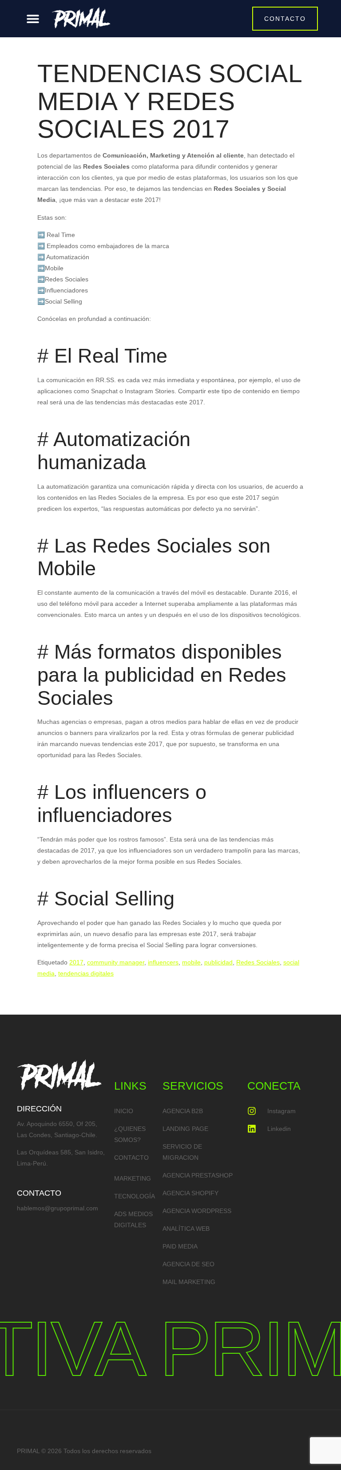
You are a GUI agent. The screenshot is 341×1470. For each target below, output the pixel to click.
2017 (76, 962)
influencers (163, 962)
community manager (115, 962)
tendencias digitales (86, 973)
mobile (191, 962)
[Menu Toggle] (33, 18)
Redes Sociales (258, 962)
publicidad (218, 962)
